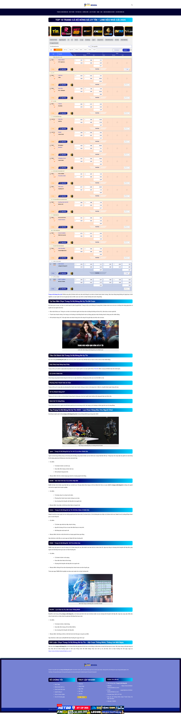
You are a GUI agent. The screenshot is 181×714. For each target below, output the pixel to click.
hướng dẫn (85, 12)
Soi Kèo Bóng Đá (120, 12)
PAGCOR (96, 368)
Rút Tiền (81, 691)
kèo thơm (71, 12)
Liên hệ (80, 693)
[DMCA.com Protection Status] (82, 697)
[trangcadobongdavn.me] (90, 5)
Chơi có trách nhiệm (60, 694)
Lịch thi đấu (92, 12)
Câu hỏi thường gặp (60, 697)
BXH (101, 12)
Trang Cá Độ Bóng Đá (62, 12)
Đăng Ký (81, 683)
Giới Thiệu (57, 684)
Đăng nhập (81, 686)
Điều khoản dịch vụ (59, 687)
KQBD (98, 12)
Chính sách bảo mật (60, 689)
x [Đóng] (59, 705)
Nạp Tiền (81, 688)
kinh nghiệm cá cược (109, 12)
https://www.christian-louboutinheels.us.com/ (59, 651)
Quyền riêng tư (58, 692)
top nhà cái (78, 12)
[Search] (132, 4)
